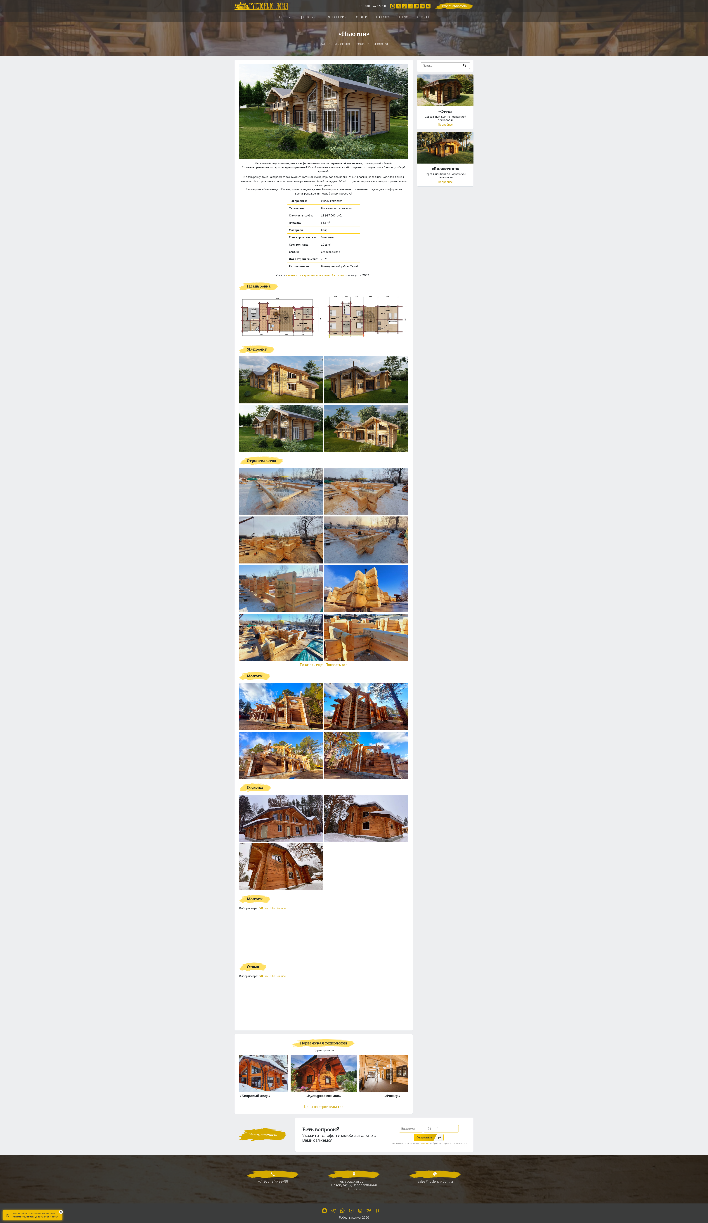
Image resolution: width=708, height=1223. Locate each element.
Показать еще (311, 664)
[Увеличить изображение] (281, 316)
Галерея (383, 16)
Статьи (361, 16)
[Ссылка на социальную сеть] (392, 6)
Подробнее (445, 124)
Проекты (306, 16)
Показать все (336, 664)
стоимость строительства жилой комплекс (317, 275)
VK (261, 908)
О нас (403, 16)
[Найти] (464, 65)
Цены (283, 16)
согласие (423, 1143)
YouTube (270, 908)
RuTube (281, 908)
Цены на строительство (323, 1106)
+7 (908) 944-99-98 (372, 6)
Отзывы (423, 16)
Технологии (334, 16)
